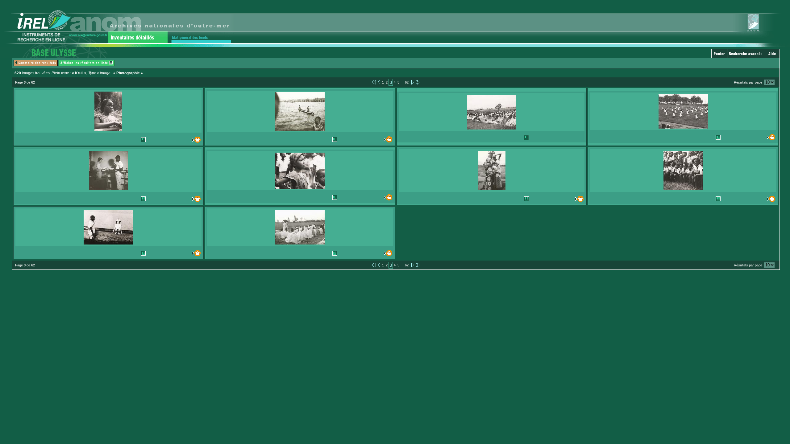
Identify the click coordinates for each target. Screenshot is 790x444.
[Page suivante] (412, 82)
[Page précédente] (379, 82)
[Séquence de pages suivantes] (418, 82)
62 (407, 82)
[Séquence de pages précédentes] (374, 82)
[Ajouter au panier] (189, 140)
